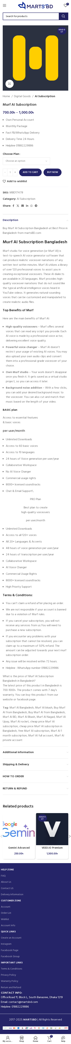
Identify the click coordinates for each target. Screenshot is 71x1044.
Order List (6, 913)
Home (6, 96)
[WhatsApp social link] (31, 206)
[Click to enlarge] (9, 84)
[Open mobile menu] (4, 5)
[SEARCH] (63, 16)
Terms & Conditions (11, 969)
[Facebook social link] (13, 206)
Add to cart (30, 172)
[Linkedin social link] (27, 206)
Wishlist (5, 919)
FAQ (3, 876)
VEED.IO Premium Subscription (52, 849)
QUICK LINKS (8, 932)
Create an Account (11, 938)
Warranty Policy (9, 981)
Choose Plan (11, 154)
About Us (6, 882)
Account (5, 907)
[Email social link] (22, 206)
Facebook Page (9, 950)
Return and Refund (11, 987)
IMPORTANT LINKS (12, 963)
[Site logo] (35, 5)
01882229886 (20, 1006)
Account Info (8, 925)
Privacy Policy (8, 975)
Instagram (6, 944)
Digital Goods (22, 96)
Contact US (7, 888)
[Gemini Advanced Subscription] (19, 829)
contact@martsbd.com (23, 1002)
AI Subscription (45, 96)
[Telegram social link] (36, 206)
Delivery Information (12, 894)
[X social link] (17, 206)
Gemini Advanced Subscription (19, 849)
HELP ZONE (7, 870)
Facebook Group (10, 956)
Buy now (52, 172)
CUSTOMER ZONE (11, 901)
